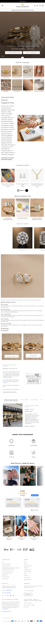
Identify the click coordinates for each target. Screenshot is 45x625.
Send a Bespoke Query (5, 328)
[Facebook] (2, 595)
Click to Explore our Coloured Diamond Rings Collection (7, 158)
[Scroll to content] (22, 58)
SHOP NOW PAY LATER (6, 611)
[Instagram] (5, 595)
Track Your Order (27, 577)
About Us (25, 562)
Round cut (22, 250)
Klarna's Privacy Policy (28, 603)
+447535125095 (8, 592)
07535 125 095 (16, 389)
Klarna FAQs (26, 607)
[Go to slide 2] (22, 190)
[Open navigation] (2, 5)
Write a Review (35, 495)
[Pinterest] (7, 595)
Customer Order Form (28, 579)
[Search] (40, 5)
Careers (25, 573)
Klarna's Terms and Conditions (29, 605)
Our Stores (26, 564)
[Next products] (26, 190)
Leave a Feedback (5, 578)
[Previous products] (18, 190)
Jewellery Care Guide (27, 569)
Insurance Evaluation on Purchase (8, 571)
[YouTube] (10, 595)
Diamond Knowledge (27, 571)
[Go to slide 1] (21, 190)
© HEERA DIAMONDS (7, 621)
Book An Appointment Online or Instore (10, 392)
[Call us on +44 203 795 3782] (35, 5)
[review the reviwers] (38, 499)
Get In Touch (26, 575)
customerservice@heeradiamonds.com (8, 587)
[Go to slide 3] (23, 190)
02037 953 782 (9, 389)
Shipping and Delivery (28, 566)
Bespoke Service (5, 574)
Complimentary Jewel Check (7, 573)
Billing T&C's (26, 567)
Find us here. (5, 382)
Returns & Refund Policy (6, 564)
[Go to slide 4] (24, 190)
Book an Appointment (4, 330)
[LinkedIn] (13, 595)
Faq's (3, 562)
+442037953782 (9, 590)
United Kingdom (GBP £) (8, 618)
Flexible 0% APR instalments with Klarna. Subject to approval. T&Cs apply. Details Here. (11, 568)
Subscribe (28, 594)
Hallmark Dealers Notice (6, 566)
